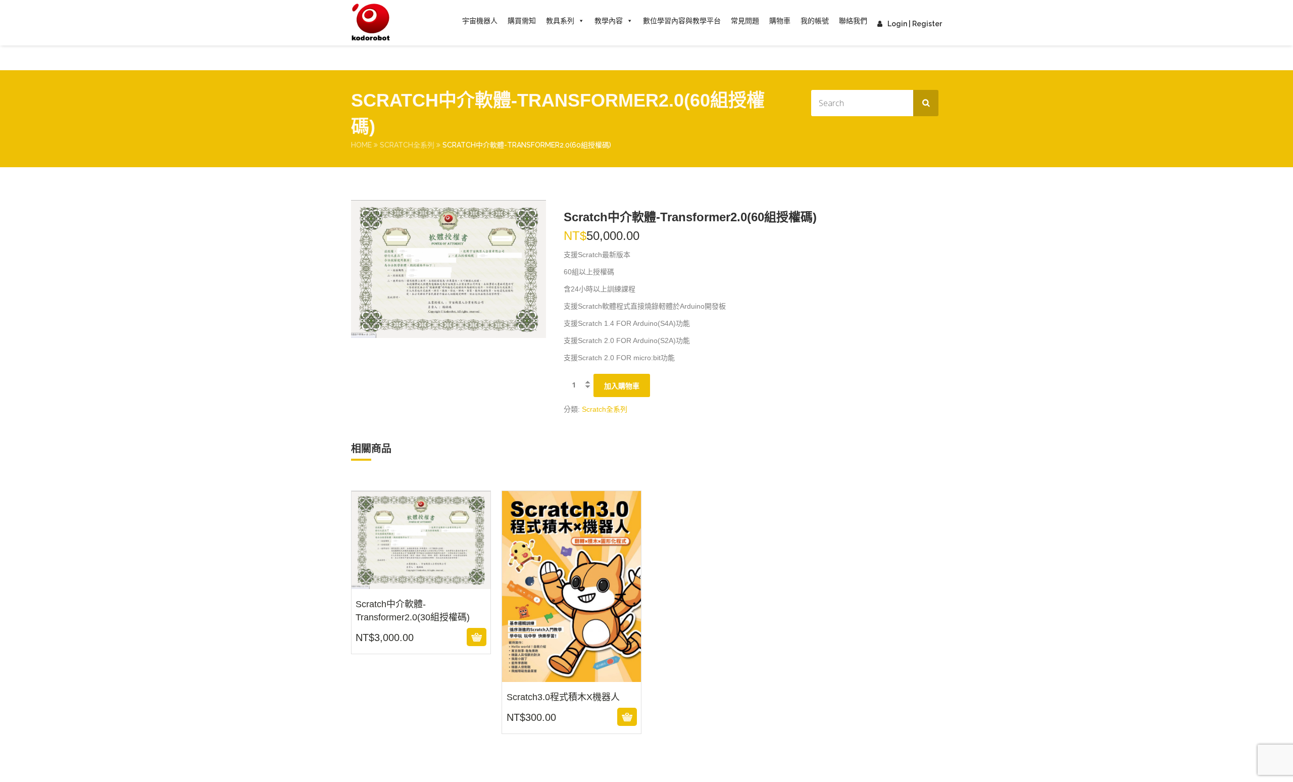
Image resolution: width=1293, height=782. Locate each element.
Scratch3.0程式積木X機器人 (571, 675)
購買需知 (522, 21)
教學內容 (608, 21)
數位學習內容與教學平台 (682, 21)
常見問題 (745, 21)
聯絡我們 (853, 21)
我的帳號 (815, 21)
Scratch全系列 (407, 145)
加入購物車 (621, 386)
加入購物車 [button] (419, 637)
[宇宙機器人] (370, 23)
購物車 (779, 21)
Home (361, 145)
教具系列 (560, 21)
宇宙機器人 (480, 21)
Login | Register (914, 24)
